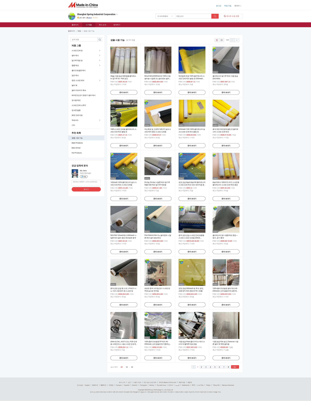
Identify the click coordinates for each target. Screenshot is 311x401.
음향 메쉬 (75, 65)
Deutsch (134, 385)
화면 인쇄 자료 (77, 115)
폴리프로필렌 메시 (79, 70)
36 (127, 367)
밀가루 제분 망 (77, 60)
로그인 (218, 5)
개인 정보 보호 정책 (149, 382)
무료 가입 (227, 5)
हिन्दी (193, 385)
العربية (177, 385)
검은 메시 (75, 75)
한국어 (170, 385)
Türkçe (208, 385)
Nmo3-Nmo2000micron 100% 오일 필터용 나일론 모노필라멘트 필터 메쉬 (157, 78)
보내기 (86, 189)
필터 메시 (75, 55)
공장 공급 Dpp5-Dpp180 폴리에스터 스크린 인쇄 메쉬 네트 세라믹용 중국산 (192, 184)
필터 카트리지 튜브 (79, 90)
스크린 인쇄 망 (77, 50)
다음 (234, 367)
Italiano (151, 385)
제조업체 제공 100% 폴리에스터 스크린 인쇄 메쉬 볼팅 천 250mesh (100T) (192, 78)
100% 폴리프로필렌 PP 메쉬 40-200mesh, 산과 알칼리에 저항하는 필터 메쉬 (157, 344)
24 (122, 367)
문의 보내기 (123, 92)
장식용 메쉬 (76, 100)
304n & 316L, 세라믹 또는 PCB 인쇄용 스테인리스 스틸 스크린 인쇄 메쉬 (123, 344)
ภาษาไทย (200, 385)
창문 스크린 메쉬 (78, 80)
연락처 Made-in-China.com (167, 382)
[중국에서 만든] (83, 5)
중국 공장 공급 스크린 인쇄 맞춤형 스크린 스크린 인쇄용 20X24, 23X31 (191, 237)
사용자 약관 (137, 382)
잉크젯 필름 (76, 110)
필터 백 (74, 85)
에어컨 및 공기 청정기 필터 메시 (84, 95)
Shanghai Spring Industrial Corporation (96, 14)
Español (127, 385)
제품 (90, 25)
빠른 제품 (182, 382)
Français (119, 385)
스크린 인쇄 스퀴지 (79, 105)
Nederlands (186, 385)
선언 (129, 382)
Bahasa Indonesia (228, 385)
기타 (73, 125)
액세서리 (75, 120)
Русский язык (161, 385)
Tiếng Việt (216, 385)
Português (143, 385)
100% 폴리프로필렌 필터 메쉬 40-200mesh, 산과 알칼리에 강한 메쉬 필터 (225, 291)
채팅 (84, 176)
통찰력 (190, 382)
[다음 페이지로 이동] (237, 40)
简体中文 (95, 385)
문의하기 (116, 25)
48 (132, 367)
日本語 (111, 385)
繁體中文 (103, 385)
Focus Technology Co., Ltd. (158, 390)
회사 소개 (102, 25)
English (87, 385)
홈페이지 (75, 25)
